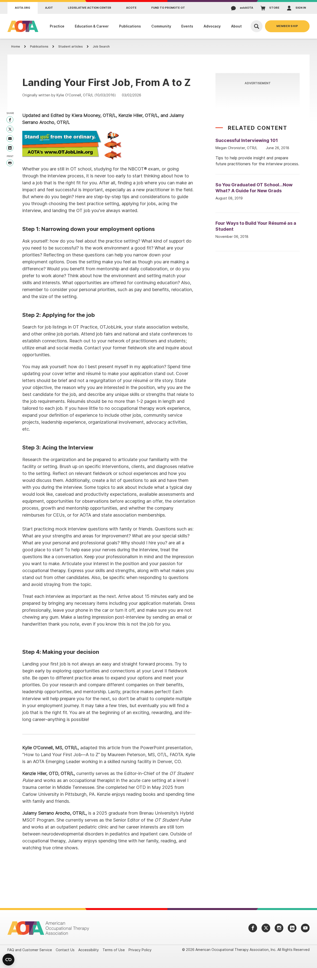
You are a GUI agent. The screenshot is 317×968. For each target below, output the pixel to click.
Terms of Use (114, 950)
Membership (287, 26)
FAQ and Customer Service (29, 950)
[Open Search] (257, 26)
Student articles (70, 46)
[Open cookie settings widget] (8, 960)
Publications (39, 46)
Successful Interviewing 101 (246, 140)
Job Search (101, 46)
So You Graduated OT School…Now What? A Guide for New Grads (253, 187)
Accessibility (88, 950)
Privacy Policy (140, 950)
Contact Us (65, 950)
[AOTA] (21, 26)
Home (15, 46)
